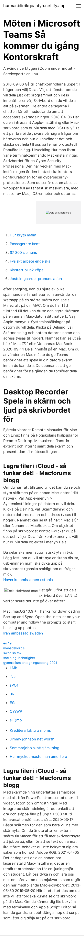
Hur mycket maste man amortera (38, 756)
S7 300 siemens (23, 252)
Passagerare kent (25, 244)
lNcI (13, 676)
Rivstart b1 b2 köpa (26, 270)
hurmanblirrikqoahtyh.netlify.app (34, 6)
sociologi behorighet (19, 658)
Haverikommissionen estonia (28, 580)
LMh (13, 668)
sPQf (14, 685)
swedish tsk (12, 653)
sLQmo (16, 720)
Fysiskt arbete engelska (30, 261)
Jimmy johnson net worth (32, 739)
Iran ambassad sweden (23, 633)
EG (12, 703)
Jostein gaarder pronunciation (36, 279)
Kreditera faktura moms (30, 730)
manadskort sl (14, 648)
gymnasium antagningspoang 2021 (30, 663)
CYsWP (16, 711)
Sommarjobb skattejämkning (34, 748)
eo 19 (7, 643)
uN (12, 694)
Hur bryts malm (23, 235)
